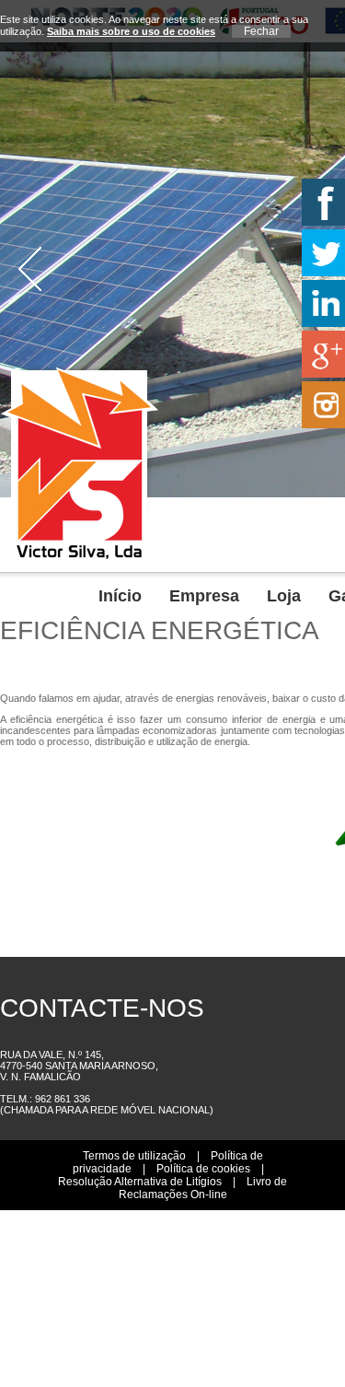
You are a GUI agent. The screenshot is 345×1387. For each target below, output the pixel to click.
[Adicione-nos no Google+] (321, 354)
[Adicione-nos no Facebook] (321, 202)
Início (317, 535)
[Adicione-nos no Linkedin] (321, 303)
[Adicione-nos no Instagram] (321, 404)
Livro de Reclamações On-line (203, 1179)
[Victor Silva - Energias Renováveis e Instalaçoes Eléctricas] (79, 556)
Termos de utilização (134, 1146)
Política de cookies (203, 1159)
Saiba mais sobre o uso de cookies (131, 31)
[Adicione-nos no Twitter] (321, 252)
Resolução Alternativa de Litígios (140, 1172)
